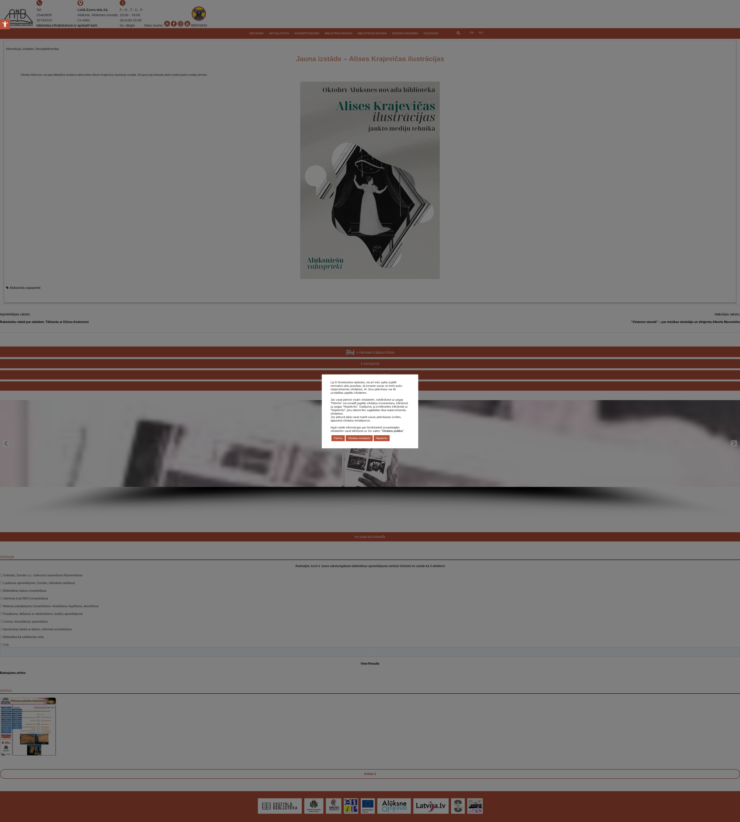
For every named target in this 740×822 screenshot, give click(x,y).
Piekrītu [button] (338, 438)
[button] (5, 24)
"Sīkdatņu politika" (392, 430)
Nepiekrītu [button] (381, 438)
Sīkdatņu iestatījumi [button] (359, 438)
